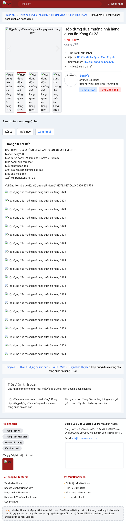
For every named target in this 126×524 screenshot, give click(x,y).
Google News (10, 501)
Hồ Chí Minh (58, 15)
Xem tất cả (45, 131)
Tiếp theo (25, 131)
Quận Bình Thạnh (77, 15)
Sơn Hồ (84, 75)
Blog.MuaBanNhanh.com (16, 492)
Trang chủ (10, 15)
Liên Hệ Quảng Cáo (74, 488)
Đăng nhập (117, 3)
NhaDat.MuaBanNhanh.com (17, 488)
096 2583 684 (110, 89)
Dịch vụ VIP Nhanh (74, 497)
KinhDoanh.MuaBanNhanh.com (19, 497)
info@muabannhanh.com (85, 438)
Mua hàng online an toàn (77, 492)
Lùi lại (8, 131)
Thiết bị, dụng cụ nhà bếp (34, 15)
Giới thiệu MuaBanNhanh (77, 483)
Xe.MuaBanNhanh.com (15, 483)
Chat (88, 89)
